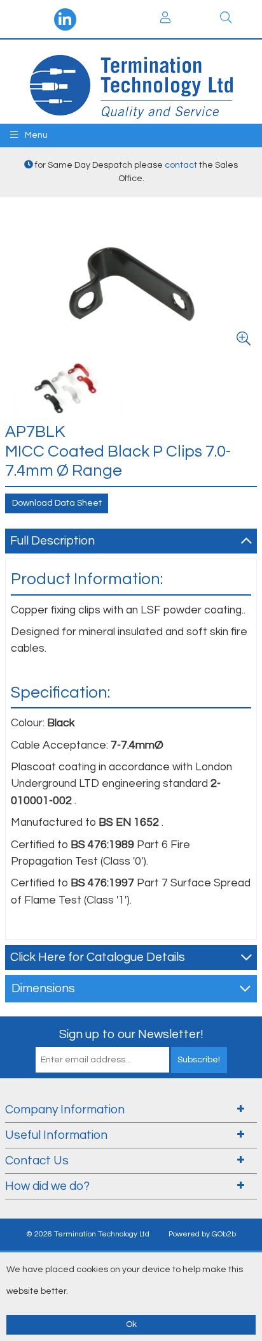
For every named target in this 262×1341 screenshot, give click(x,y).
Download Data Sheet (57, 503)
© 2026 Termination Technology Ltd (87, 1234)
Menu (35, 135)
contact (181, 165)
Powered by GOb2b (202, 1234)
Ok (131, 1324)
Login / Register (165, 19)
